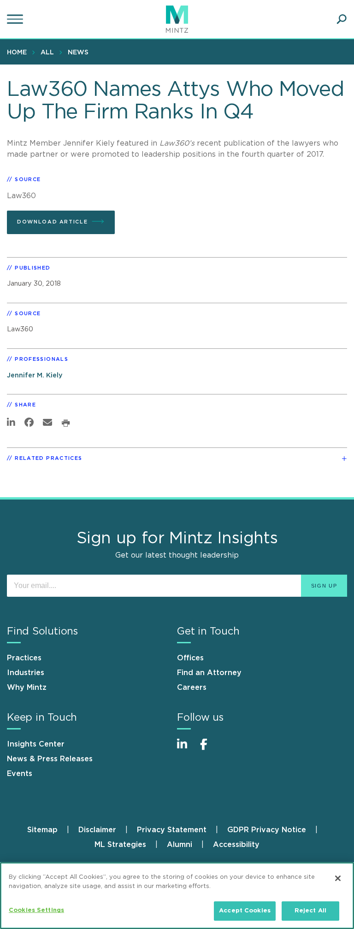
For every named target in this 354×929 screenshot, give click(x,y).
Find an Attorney (209, 672)
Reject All (310, 911)
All (47, 52)
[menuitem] (19, 52)
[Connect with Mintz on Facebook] (209, 749)
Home (17, 52)
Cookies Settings (36, 910)
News (78, 52)
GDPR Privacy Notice (266, 830)
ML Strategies (120, 844)
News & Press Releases (50, 759)
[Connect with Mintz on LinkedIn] (186, 749)
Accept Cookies (245, 911)
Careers (191, 687)
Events (19, 773)
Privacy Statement (171, 830)
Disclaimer (97, 830)
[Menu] (16, 19)
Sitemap (42, 830)
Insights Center (36, 744)
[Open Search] (341, 19)
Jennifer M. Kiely (35, 375)
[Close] (338, 878)
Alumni (179, 844)
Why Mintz (27, 687)
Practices (24, 658)
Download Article (52, 221)
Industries (25, 672)
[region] (177, 895)
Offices (190, 658)
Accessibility (236, 844)
